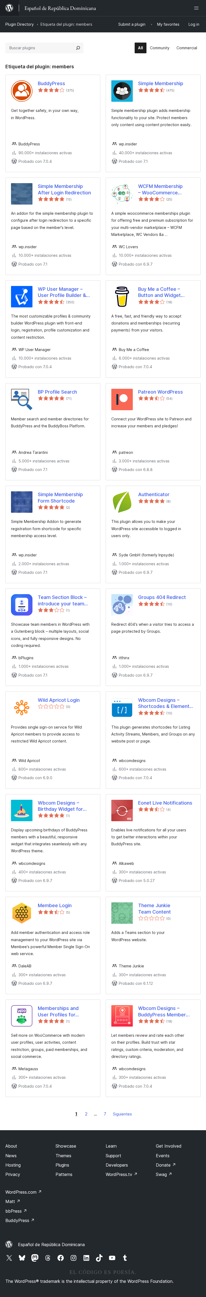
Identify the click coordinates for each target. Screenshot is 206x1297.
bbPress (16, 1211)
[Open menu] (197, 8)
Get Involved (169, 1146)
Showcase (66, 1146)
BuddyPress (51, 83)
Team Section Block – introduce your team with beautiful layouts (62, 600)
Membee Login (55, 905)
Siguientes (122, 1114)
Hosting (13, 1165)
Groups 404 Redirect (162, 597)
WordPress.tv (122, 1174)
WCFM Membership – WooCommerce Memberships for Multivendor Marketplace (166, 189)
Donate (166, 1165)
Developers (117, 1165)
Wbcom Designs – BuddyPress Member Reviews (162, 1011)
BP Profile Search (57, 392)
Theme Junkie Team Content (154, 908)
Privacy (12, 1174)
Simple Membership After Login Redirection (64, 189)
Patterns (64, 1174)
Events (163, 1155)
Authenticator (154, 494)
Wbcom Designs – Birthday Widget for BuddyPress (60, 806)
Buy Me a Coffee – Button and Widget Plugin (159, 292)
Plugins (62, 1165)
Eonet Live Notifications (165, 803)
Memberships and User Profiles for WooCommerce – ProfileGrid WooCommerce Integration (58, 1011)
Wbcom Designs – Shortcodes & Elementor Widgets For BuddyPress (166, 703)
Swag (164, 1174)
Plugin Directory (19, 24)
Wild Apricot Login (59, 700)
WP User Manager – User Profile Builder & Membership (62, 292)
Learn (111, 1146)
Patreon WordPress (160, 392)
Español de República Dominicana (51, 1244)
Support (113, 1155)
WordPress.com (23, 1192)
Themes (63, 1155)
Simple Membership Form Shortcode (60, 497)
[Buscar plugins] (78, 48)
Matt (12, 1201)
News (11, 1155)
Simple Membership (160, 83)
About (11, 1146)
